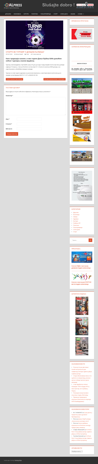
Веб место (9, 129)
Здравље (75, 219)
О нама (80, 14)
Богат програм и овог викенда (14, 79)
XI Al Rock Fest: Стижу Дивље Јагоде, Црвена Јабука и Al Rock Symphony (82, 432)
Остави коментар (36, 54)
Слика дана (64, 14)
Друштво (8, 14)
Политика (34, 14)
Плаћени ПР (76, 223)
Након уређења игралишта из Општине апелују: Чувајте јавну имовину (81, 425)
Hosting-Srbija (18, 460)
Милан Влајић (19, 54)
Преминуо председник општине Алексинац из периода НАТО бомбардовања (81, 399)
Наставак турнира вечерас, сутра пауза (54, 79)
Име (7, 119)
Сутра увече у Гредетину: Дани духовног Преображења (82, 415)
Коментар (9, 95)
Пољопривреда (46, 14)
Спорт (56, 14)
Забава (73, 14)
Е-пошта (9, 124)
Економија (17, 14)
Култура (26, 14)
